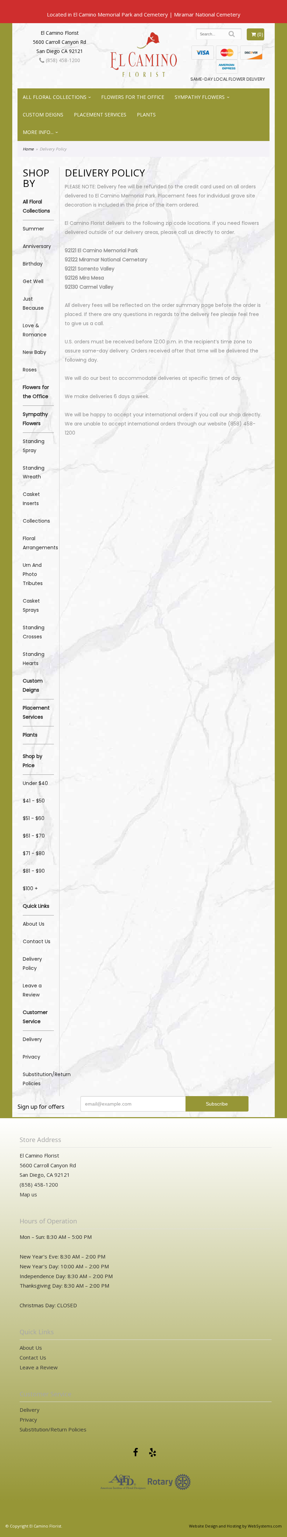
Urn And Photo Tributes (33, 574)
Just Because (33, 303)
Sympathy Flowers (200, 97)
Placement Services (100, 114)
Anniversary (37, 246)
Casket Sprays (31, 605)
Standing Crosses (33, 632)
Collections (36, 520)
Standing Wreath (33, 472)
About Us (33, 923)
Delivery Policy (32, 963)
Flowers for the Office (132, 97)
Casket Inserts (31, 499)
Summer (33, 228)
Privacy (31, 1056)
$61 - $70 (34, 835)
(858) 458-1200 (62, 60)
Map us (28, 1194)
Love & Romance (35, 330)
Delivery (32, 1039)
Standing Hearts (33, 659)
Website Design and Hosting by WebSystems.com (235, 1526)
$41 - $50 (34, 800)
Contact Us (36, 941)
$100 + (30, 888)
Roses (30, 369)
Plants (146, 114)
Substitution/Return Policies (38, 1079)
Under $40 (35, 783)
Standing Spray (33, 446)
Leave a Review (32, 990)
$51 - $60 (33, 818)
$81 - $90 (34, 870)
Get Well (33, 281)
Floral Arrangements (38, 543)
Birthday (33, 263)
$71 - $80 (34, 853)
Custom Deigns (43, 114)
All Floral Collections (54, 97)
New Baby (34, 352)
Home (28, 149)
